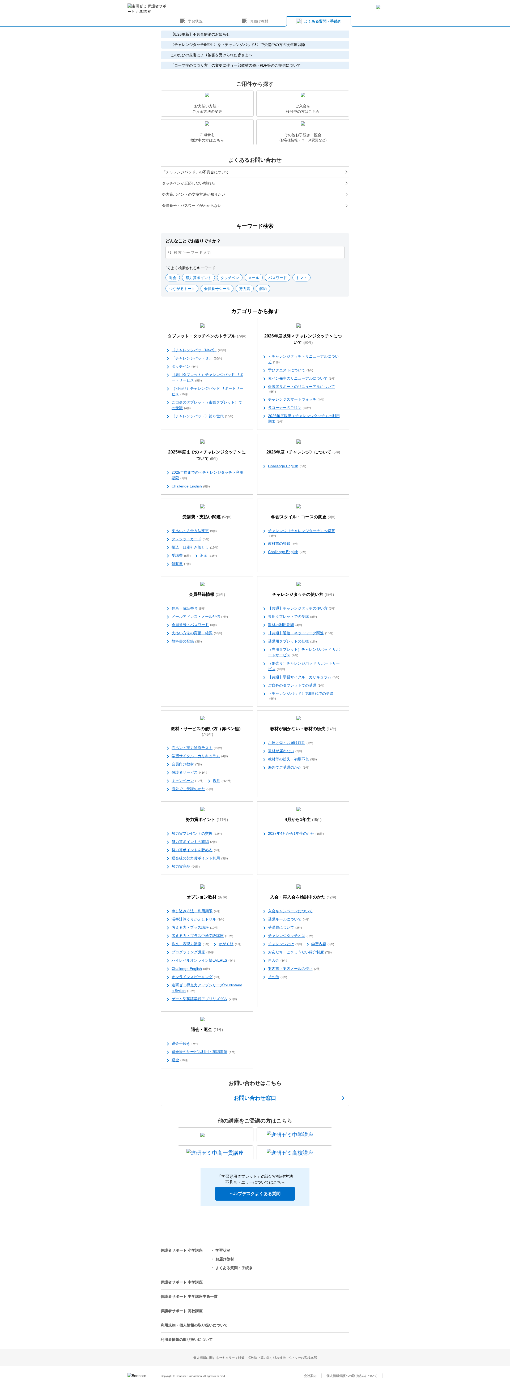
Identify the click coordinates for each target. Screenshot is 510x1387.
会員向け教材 (187, 764)
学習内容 (322, 944)
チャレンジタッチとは (290, 936)
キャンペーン (187, 780)
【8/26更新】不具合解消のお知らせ (200, 34)
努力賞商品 (186, 866)
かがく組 (230, 944)
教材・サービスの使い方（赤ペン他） (207, 731)
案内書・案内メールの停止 (294, 968)
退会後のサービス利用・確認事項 (203, 1052)
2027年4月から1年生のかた (296, 833)
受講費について (285, 927)
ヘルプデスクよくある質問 (255, 1193)
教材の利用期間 (285, 625)
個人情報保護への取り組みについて (351, 1376)
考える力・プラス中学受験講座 (202, 936)
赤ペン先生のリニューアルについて (301, 378)
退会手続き (185, 1043)
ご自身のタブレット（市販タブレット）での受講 (207, 405)
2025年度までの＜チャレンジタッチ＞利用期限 (207, 475)
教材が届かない (285, 751)
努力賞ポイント (207, 819)
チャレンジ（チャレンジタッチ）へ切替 (301, 533)
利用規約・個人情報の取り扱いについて (194, 1325)
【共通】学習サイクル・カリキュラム (303, 677)
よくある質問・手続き (322, 21)
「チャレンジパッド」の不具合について (195, 172)
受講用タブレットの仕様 (292, 641)
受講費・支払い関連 (206, 517)
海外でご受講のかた (192, 789)
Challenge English (191, 486)
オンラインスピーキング (196, 977)
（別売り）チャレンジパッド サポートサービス (207, 391)
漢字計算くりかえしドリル (198, 919)
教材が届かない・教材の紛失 (303, 728)
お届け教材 (259, 21)
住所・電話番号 (189, 608)
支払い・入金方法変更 (194, 531)
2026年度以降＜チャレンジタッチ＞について (303, 339)
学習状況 (195, 21)
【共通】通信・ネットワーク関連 (300, 633)
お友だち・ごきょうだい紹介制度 (300, 952)
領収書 (181, 564)
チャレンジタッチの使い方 (303, 594)
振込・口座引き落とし (195, 547)
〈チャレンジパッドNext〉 (199, 350)
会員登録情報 (207, 594)
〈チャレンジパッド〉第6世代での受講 (300, 695)
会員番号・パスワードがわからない (192, 205)
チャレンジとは (285, 944)
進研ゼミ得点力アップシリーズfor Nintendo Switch (207, 988)
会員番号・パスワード (194, 625)
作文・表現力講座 (190, 944)
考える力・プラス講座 (195, 927)
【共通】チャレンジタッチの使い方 (301, 608)
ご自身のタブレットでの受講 (296, 685)
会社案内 (310, 1376)
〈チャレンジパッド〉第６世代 (202, 416)
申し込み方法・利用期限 (196, 911)
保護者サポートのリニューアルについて (301, 388)
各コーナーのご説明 (289, 407)
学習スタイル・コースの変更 (303, 517)
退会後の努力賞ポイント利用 (200, 858)
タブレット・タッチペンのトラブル (207, 336)
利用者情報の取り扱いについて (187, 1339)
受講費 (181, 555)
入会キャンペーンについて (290, 911)
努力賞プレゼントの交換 (197, 833)
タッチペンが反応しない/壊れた (188, 183)
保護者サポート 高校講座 (182, 1311)
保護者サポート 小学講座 (182, 1250)
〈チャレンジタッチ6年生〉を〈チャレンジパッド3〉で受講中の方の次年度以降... (239, 44)
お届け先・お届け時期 (290, 742)
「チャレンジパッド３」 (197, 358)
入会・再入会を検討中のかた (303, 897)
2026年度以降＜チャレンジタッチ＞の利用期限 (304, 418)
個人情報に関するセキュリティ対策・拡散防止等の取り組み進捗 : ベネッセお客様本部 (255, 1358)
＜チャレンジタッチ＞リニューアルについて (303, 359)
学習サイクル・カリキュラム (200, 756)
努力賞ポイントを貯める (196, 850)
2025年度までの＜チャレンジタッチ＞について (207, 455)
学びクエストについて (290, 370)
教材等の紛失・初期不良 (292, 759)
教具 (222, 780)
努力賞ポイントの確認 (194, 842)
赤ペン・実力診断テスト (197, 748)
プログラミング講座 (193, 952)
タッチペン (185, 366)
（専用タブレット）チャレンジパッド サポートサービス (207, 377)
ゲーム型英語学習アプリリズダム (204, 999)
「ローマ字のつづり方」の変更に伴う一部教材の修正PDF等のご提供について (236, 65)
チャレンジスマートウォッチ (296, 399)
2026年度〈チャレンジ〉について (303, 452)
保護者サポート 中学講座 (182, 1282)
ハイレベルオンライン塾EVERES (203, 960)
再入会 (277, 960)
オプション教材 (207, 897)
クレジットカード (190, 539)
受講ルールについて (288, 919)
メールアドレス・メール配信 (200, 616)
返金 (208, 555)
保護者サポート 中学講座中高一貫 (189, 1296)
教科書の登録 (283, 543)
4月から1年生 (303, 819)
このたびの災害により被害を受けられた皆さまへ (211, 55)
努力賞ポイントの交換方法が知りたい (193, 194)
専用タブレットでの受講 (292, 616)
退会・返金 (207, 1029)
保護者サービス (189, 772)
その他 (277, 977)
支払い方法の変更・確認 (197, 633)
